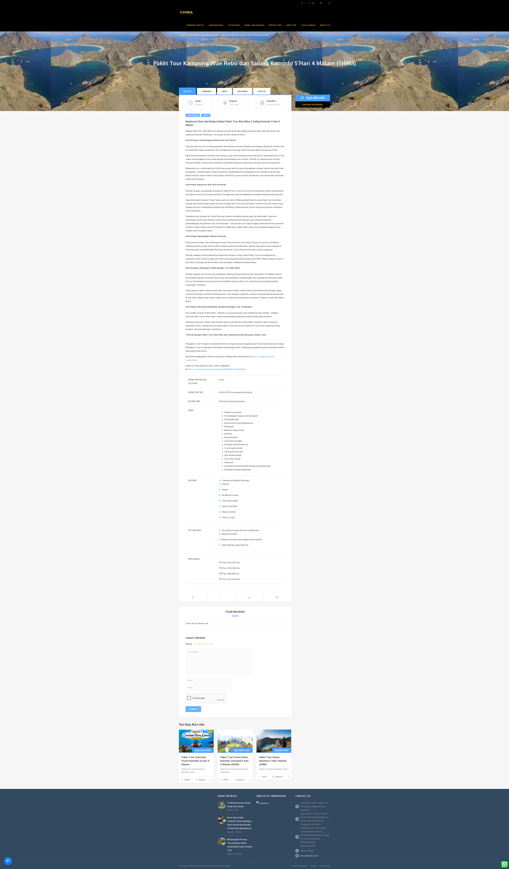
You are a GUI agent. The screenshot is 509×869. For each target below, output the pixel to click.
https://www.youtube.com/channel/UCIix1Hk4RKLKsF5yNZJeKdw (217, 369)
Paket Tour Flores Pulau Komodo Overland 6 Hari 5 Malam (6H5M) (234, 761)
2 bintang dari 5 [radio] (199, 643)
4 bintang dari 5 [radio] (207, 643)
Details (187, 91)
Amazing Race (216, 25)
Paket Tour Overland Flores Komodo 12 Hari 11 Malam (195, 761)
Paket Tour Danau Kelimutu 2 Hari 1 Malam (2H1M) (273, 761)
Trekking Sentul (195, 25)
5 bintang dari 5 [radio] (210, 643)
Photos (262, 91)
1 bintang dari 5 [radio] (196, 643)
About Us (325, 25)
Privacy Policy (325, 866)
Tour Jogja (234, 25)
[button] (8, 861)
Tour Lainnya (308, 25)
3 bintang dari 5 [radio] (203, 643)
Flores (205, 115)
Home (182, 35)
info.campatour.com (309, 855)
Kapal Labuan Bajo (254, 25)
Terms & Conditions (299, 866)
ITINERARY (206, 91)
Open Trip (291, 25)
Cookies (313, 866)
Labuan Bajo (193, 115)
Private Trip (275, 25)
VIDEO (224, 91)
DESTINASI (242, 91)
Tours (189, 35)
